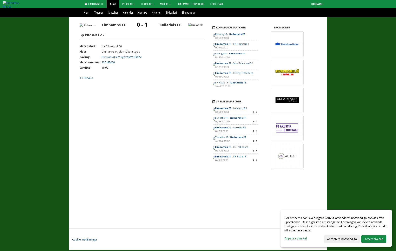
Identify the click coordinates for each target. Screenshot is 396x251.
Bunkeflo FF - (230, 117)
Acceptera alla (373, 239)
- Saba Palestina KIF (234, 63)
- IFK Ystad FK (230, 156)
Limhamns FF (95, 4)
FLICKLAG (146, 4)
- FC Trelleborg (232, 146)
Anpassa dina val (296, 238)
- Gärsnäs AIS (230, 127)
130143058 (108, 62)
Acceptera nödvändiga (342, 239)
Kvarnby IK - (230, 34)
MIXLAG (164, 4)
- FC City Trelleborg (234, 72)
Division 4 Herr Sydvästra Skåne (122, 57)
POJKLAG (127, 4)
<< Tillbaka (86, 78)
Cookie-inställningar (84, 239)
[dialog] (336, 228)
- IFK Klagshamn (232, 43)
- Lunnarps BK (231, 108)
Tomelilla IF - (230, 137)
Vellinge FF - (230, 53)
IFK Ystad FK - (230, 82)
